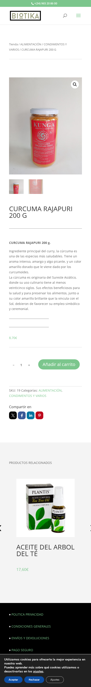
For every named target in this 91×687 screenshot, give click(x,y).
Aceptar (13, 679)
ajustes (38, 672)
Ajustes (54, 679)
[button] (75, 84)
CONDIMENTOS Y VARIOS (27, 396)
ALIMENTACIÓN (30, 44)
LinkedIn (30, 415)
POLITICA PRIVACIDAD (27, 614)
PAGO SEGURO (22, 650)
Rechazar (34, 679)
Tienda (13, 44)
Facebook (22, 415)
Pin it (39, 415)
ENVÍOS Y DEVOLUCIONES (30, 638)
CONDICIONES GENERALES (31, 626)
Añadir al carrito (59, 364)
